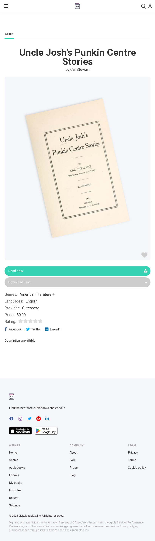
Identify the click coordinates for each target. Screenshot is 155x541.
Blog (73, 475)
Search (13, 460)
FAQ (72, 460)
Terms (132, 460)
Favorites (15, 490)
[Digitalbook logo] (77, 6)
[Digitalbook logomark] (11, 397)
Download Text (19, 282)
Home (13, 452)
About (73, 452)
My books (15, 483)
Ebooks (14, 475)
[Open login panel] (150, 6)
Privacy (133, 452)
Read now (15, 271)
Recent (13, 498)
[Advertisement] (77, 23)
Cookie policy (137, 467)
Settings (14, 505)
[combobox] (143, 6)
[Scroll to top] (145, 531)
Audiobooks (17, 467)
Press (74, 467)
